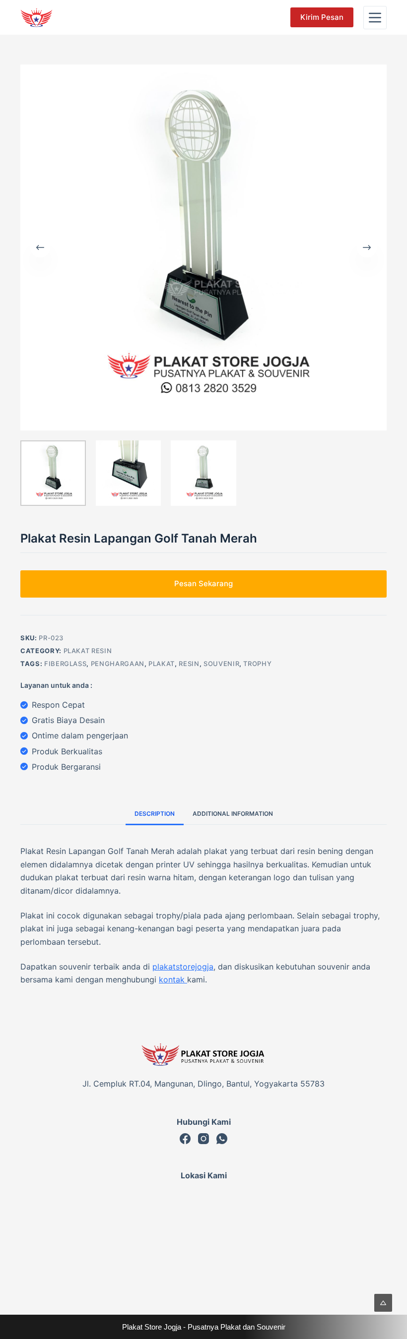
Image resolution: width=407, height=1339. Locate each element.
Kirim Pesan (321, 17)
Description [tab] (155, 813)
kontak (173, 979)
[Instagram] (203, 1138)
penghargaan (117, 664)
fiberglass (65, 664)
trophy (257, 664)
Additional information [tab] (233, 813)
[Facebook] (185, 1138)
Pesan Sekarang (203, 583)
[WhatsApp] (221, 1138)
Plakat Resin (88, 651)
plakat (161, 664)
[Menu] (375, 17)
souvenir (221, 664)
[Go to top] (383, 1303)
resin (189, 664)
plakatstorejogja (182, 967)
